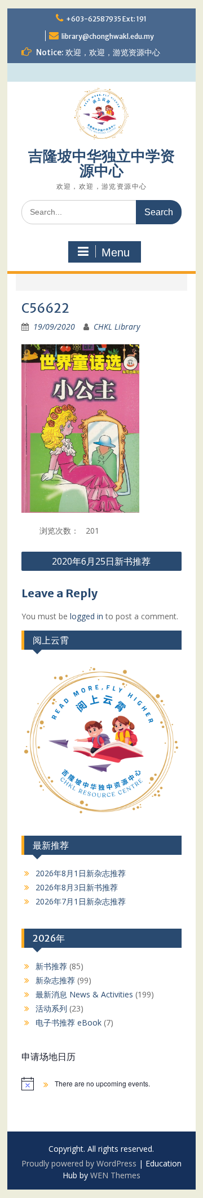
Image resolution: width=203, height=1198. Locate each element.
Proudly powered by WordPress (78, 1163)
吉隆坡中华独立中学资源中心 (101, 163)
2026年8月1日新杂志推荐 (81, 873)
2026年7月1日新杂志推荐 (81, 901)
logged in (86, 616)
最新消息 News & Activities (84, 994)
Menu (116, 252)
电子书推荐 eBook (69, 1022)
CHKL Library (117, 326)
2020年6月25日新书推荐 (101, 561)
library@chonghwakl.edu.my (107, 36)
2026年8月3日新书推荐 (77, 887)
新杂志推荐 (55, 980)
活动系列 (51, 1008)
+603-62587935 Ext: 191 (106, 19)
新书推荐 (51, 966)
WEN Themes (115, 1175)
